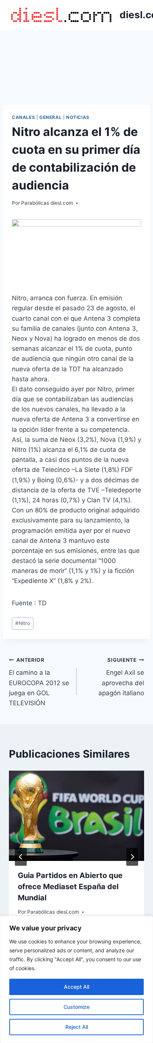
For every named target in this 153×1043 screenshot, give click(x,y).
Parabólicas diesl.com (47, 203)
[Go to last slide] (21, 857)
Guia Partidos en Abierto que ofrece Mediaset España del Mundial (70, 886)
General (50, 117)
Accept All (76, 987)
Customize (76, 1007)
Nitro (22, 623)
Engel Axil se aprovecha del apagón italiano (121, 677)
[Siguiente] (132, 857)
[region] (76, 979)
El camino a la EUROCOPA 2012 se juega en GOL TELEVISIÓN (39, 682)
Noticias (77, 117)
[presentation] (76, 816)
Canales (23, 117)
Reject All (76, 1027)
